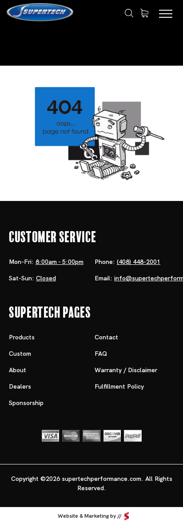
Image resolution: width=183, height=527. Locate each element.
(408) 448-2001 (138, 262)
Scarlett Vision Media (126, 515)
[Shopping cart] (144, 13)
